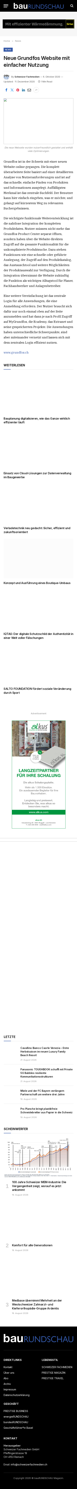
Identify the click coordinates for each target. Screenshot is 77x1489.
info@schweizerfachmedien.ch (29, 1464)
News (8, 49)
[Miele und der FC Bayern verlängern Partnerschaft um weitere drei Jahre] (10, 1095)
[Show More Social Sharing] (36, 90)
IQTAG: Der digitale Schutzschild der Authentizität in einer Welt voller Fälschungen (38, 636)
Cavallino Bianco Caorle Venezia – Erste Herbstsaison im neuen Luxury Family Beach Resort (44, 1051)
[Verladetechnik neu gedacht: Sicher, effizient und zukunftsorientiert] (38, 503)
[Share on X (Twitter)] (12, 90)
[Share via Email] (29, 90)
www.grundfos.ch (16, 352)
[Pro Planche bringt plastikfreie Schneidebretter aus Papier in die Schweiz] (10, 1113)
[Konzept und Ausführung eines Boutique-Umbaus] (38, 558)
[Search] (71, 6)
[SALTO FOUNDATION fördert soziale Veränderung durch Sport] (38, 664)
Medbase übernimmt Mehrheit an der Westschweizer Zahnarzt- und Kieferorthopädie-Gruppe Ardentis (37, 1304)
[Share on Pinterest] (17, 90)
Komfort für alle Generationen (32, 1245)
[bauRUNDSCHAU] (39, 6)
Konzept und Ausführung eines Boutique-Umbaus (37, 583)
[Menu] (6, 6)
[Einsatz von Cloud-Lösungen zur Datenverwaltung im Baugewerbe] (38, 449)
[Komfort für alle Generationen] (38, 1221)
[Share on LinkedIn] (23, 90)
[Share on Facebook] (6, 90)
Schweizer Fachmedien (27, 76)
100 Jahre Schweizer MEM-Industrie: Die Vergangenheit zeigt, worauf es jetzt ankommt (39, 1186)
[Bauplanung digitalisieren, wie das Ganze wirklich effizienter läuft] (38, 394)
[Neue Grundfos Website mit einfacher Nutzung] (38, 121)
